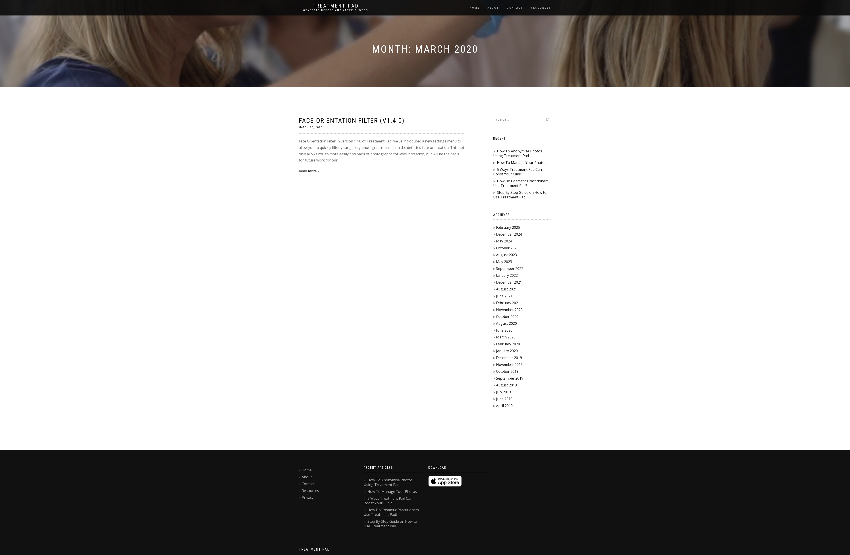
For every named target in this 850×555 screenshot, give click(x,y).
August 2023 (506, 254)
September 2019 (509, 378)
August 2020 (506, 323)
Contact (515, 7)
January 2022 (507, 275)
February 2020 (508, 344)
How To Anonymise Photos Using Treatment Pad (517, 153)
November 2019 (509, 364)
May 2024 (504, 241)
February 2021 (508, 302)
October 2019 (507, 371)
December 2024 (509, 234)
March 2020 (506, 337)
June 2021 (504, 296)
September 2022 (509, 268)
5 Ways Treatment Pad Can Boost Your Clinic (517, 172)
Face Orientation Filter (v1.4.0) (352, 120)
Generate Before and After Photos (335, 10)
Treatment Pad (336, 6)
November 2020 (509, 309)
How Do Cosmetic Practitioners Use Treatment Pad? (521, 183)
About (493, 7)
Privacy (307, 497)
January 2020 (507, 350)
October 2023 (507, 248)
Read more (308, 171)
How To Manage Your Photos (521, 162)
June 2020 (504, 330)
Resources (541, 7)
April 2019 (504, 405)
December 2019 (509, 357)
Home (474, 7)
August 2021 (506, 289)
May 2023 (504, 261)
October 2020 (507, 316)
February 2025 (508, 227)
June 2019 (504, 398)
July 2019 (503, 392)
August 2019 (506, 385)
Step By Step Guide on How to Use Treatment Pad (520, 195)
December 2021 (509, 282)
